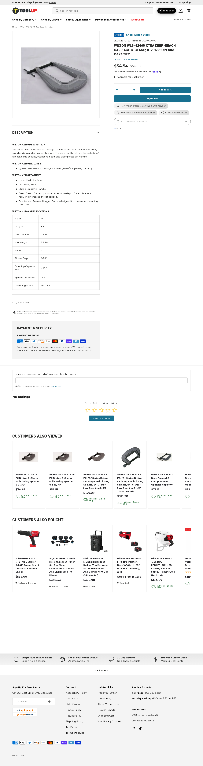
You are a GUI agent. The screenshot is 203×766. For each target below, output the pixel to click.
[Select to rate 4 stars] (108, 410)
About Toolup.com (108, 704)
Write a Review (101, 418)
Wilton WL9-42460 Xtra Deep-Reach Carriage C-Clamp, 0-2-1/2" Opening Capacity (36, 27)
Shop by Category (23, 19)
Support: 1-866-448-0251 (159, 2)
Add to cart (165, 90)
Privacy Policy (73, 710)
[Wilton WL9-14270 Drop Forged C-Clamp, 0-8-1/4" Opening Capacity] (164, 457)
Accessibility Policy (76, 692)
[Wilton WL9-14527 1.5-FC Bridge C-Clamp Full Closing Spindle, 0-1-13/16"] (62, 457)
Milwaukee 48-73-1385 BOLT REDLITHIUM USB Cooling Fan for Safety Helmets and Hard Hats (163, 567)
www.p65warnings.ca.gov (49, 313)
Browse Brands (106, 710)
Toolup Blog (184, 2)
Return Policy (73, 715)
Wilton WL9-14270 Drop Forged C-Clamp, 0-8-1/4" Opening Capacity (162, 479)
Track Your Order (107, 692)
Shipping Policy (74, 721)
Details (52, 2)
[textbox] (101, 380)
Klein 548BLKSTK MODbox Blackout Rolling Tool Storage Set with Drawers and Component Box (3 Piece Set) (95, 567)
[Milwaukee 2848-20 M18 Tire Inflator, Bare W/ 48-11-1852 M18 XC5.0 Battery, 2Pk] (130, 541)
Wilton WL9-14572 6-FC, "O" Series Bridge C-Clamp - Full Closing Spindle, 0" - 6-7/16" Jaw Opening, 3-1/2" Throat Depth (130, 483)
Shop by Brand (50, 19)
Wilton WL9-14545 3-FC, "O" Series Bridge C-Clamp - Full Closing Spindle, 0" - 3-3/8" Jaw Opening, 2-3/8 (96, 481)
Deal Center (138, 19)
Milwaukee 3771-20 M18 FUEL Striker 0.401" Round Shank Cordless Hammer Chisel (27, 565)
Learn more (56, 386)
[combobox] (102, 10)
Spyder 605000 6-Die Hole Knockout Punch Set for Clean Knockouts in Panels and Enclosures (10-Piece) (62, 567)
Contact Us (72, 698)
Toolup (21, 755)
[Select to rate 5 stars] (115, 410)
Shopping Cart (106, 715)
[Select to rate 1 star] (88, 410)
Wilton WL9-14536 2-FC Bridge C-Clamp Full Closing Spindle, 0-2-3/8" (27, 479)
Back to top (101, 670)
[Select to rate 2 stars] (95, 410)
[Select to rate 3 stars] (101, 410)
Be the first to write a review (126, 59)
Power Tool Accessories (109, 19)
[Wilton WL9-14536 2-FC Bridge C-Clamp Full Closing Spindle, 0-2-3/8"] (28, 457)
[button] (189, 10)
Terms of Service (75, 732)
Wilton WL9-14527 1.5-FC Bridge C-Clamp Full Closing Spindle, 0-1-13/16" (62, 479)
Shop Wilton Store (138, 35)
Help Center (73, 704)
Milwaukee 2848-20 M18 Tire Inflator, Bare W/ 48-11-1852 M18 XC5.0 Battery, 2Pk (129, 565)
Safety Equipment (77, 19)
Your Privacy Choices (109, 721)
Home (14, 27)
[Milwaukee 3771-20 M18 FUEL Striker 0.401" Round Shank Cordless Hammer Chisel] (28, 541)
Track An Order (181, 19)
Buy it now (152, 98)
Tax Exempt (72, 727)
